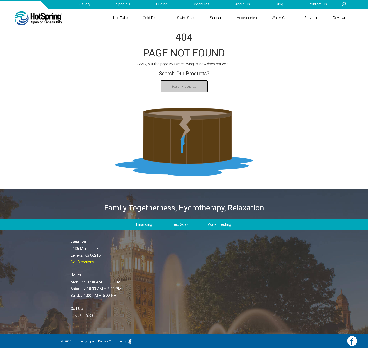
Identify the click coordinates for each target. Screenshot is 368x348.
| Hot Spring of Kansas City (38, 18)
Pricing (161, 4)
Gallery (84, 4)
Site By (122, 341)
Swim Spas (186, 18)
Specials (123, 4)
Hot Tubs (120, 18)
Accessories (247, 18)
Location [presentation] (78, 241)
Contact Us (318, 4)
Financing (144, 224)
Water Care (281, 18)
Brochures (201, 4)
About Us (242, 4)
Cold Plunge (152, 18)
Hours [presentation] (76, 275)
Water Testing (219, 224)
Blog (279, 4)
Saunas (216, 18)
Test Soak (180, 224)
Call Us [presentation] (77, 308)
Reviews (339, 18)
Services (311, 18)
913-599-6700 (82, 315)
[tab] (94, 241)
